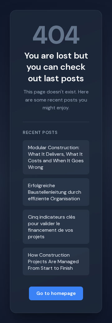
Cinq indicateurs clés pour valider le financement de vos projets (51, 227)
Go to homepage (56, 293)
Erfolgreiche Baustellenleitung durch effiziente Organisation (54, 192)
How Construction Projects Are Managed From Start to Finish (53, 261)
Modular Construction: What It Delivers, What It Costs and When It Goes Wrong (56, 157)
